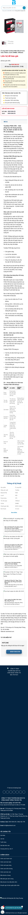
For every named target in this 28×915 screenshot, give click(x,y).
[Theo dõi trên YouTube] (23, 791)
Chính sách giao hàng (5, 865)
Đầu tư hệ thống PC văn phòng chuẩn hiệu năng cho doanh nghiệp (14, 527)
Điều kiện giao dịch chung (6, 878)
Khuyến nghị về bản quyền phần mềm (9, 885)
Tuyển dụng (3, 842)
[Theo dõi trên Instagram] (7, 791)
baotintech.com (10, 631)
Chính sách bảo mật (5, 872)
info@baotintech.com (9, 825)
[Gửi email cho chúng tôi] (14, 791)
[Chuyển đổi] (2, 121)
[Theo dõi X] (10, 791)
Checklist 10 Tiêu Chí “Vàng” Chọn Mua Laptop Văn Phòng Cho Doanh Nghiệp (13, 582)
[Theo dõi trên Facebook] (4, 791)
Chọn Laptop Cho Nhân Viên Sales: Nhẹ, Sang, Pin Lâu (13, 600)
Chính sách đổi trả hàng (6, 868)
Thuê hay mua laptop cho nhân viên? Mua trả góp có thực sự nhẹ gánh (14, 545)
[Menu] (2, 3)
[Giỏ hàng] (26, 2)
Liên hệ (2, 838)
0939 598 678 (15, 64)
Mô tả (5, 121)
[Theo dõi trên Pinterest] (20, 791)
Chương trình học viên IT (6, 849)
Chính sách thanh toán (6, 858)
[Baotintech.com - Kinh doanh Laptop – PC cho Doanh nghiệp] (14, 2)
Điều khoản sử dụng (5, 875)
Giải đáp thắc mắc (5, 845)
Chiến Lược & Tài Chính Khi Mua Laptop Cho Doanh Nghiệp (13, 563)
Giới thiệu (2, 835)
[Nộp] (24, 7)
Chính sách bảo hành (5, 862)
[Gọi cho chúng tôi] (17, 791)
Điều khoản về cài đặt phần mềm (8, 882)
